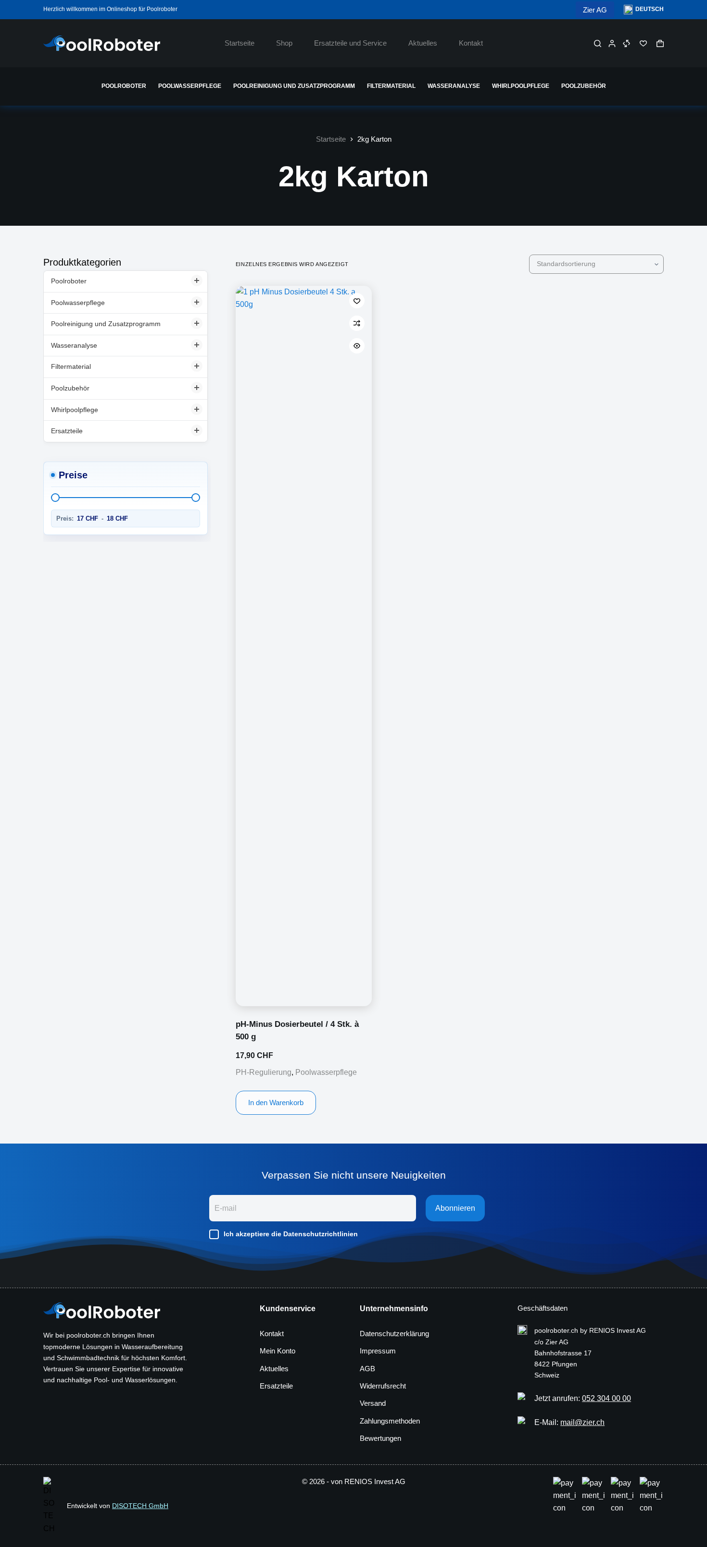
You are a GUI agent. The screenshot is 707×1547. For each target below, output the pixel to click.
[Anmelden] (612, 43)
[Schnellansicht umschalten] (357, 345)
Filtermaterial (391, 86)
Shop (284, 43)
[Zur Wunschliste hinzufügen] (357, 300)
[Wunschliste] (643, 43)
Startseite (239, 43)
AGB (367, 1368)
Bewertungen (380, 1438)
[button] (644, 9)
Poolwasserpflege (189, 86)
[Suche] (597, 43)
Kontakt (471, 43)
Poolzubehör (583, 86)
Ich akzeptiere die (291, 1234)
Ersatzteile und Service (350, 43)
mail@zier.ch (582, 1422)
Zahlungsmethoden (390, 1421)
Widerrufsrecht (383, 1386)
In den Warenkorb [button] (275, 1102)
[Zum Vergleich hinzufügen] (357, 323)
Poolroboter (123, 86)
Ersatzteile (67, 431)
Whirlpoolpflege (520, 86)
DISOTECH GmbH (140, 1506)
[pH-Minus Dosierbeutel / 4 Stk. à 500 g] (304, 646)
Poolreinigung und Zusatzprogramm (294, 86)
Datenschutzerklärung (394, 1333)
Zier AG (595, 10)
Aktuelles (422, 43)
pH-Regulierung (263, 1072)
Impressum (378, 1351)
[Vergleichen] (626, 43)
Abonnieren (455, 1208)
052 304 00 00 (606, 1398)
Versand (373, 1403)
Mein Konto (277, 1351)
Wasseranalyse (454, 86)
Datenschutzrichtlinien (320, 1234)
